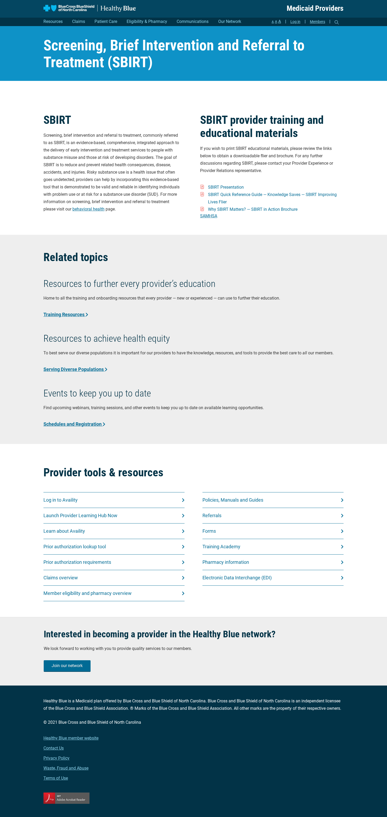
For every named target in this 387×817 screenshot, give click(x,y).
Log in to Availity (60, 500)
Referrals (211, 515)
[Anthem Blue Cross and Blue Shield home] (89, 8)
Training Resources (64, 314)
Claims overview (60, 577)
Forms (209, 531)
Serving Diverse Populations (74, 369)
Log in (295, 21)
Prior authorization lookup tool (74, 546)
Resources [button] (53, 21)
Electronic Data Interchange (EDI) (237, 577)
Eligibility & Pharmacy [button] (147, 21)
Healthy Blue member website (70, 738)
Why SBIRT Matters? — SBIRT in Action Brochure (252, 209)
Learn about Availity (64, 531)
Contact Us (53, 748)
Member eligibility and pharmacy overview (87, 593)
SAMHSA (208, 215)
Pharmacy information (225, 562)
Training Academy (221, 546)
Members (317, 21)
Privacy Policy (56, 758)
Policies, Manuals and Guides (232, 500)
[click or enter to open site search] (337, 22)
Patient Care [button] (106, 21)
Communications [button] (193, 21)
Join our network (67, 665)
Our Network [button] (229, 21)
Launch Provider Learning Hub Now (80, 515)
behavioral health (88, 209)
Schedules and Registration (73, 424)
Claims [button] (78, 21)
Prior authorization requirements (77, 562)
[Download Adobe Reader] (193, 798)
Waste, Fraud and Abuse (65, 768)
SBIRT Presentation (226, 187)
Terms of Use (55, 778)
